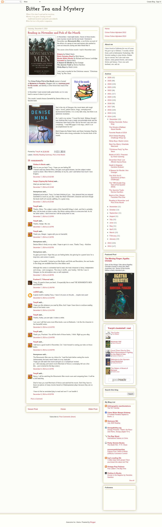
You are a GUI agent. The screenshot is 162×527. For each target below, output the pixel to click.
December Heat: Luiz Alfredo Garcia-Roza (117, 161)
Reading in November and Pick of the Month (119, 201)
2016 (110, 110)
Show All (131, 480)
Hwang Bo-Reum (117, 363)
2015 (110, 113)
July (111, 219)
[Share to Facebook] (62, 151)
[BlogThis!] (57, 151)
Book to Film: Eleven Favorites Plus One (117, 196)
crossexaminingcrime (116, 449)
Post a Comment (36, 399)
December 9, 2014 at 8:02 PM (43, 394)
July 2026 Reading (113, 423)
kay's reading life (114, 458)
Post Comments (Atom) (67, 417)
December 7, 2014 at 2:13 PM (43, 216)
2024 (110, 84)
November (114, 207)
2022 (110, 90)
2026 (110, 77)
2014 (110, 116)
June (112, 223)
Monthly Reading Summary (42, 155)
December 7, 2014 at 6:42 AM (43, 177)
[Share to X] (60, 151)
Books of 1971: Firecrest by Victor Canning (118, 156)
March (112, 232)
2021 (110, 94)
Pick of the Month (59, 155)
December (114, 119)
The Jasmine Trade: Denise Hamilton (116, 191)
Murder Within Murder (65, 58)
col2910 (36, 292)
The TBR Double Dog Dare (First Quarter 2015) (117, 185)
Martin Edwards (116, 343)
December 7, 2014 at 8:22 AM (43, 202)
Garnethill (60, 60)
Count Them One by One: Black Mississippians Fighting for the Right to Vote (122, 352)
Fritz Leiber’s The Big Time (116, 468)
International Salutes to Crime (117, 438)
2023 (110, 87)
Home (63, 409)
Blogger (92, 522)
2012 (110, 246)
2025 (110, 81)
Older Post (92, 409)
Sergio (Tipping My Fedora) (43, 181)
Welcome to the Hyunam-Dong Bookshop (120, 360)
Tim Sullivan (115, 334)
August (112, 216)
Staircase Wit (112, 421)
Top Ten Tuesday (113, 408)
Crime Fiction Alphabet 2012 (115, 32)
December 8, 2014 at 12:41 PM (44, 310)
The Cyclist (115, 333)
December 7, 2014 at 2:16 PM (43, 237)
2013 (110, 243)
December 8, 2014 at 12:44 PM (44, 337)
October (113, 210)
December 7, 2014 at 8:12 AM (43, 187)
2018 (110, 103)
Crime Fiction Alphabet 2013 (115, 36)
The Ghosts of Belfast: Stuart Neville (117, 128)
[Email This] (55, 151)
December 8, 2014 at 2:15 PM (43, 369)
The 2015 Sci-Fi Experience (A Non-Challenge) (117, 178)
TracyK (38, 151)
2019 (110, 100)
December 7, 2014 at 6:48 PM (43, 275)
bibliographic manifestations (119, 406)
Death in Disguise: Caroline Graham (116, 166)
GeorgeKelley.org (114, 428)
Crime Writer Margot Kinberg (118, 412)
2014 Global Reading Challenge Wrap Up (117, 137)
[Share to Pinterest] (64, 151)
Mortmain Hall (116, 342)
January (113, 239)
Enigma (60, 54)
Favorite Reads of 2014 (118, 132)
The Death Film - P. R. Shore (117, 445)
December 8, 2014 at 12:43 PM (44, 327)
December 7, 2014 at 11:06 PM (43, 287)
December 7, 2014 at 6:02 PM (43, 247)
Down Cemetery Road (65, 56)
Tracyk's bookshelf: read (119, 328)
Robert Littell (115, 371)
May (111, 226)
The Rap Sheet (113, 436)
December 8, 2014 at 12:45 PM (44, 350)
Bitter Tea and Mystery (55, 9)
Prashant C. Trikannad (41, 279)
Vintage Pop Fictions (115, 467)
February (113, 236)
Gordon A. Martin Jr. (117, 356)
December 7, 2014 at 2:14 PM (43, 227)
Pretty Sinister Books (116, 443)
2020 (110, 97)
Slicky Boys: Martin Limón (118, 141)
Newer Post (33, 409)
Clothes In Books (39, 164)
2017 (110, 107)
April (111, 229)
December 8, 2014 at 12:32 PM (44, 298)
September (114, 213)
